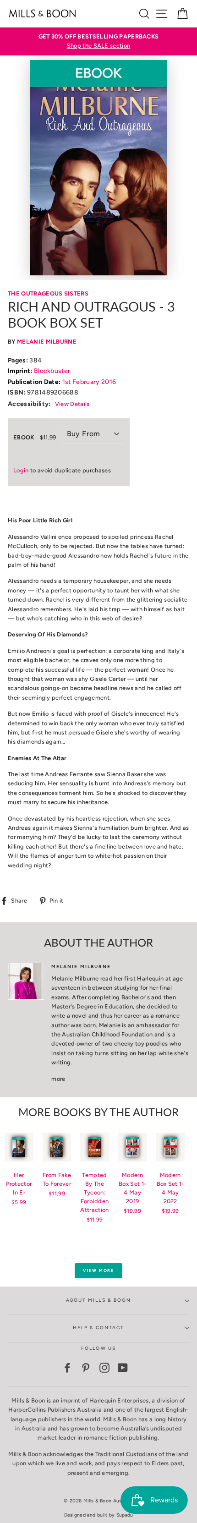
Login (21, 470)
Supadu (124, 1515)
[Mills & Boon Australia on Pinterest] (86, 1368)
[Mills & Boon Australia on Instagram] (104, 1368)
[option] (98, 41)
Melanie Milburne (47, 341)
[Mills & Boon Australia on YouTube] (123, 1368)
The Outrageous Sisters (48, 293)
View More (98, 1270)
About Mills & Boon (98, 1300)
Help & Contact (99, 1328)
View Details (72, 403)
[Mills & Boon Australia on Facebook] (67, 1368)
